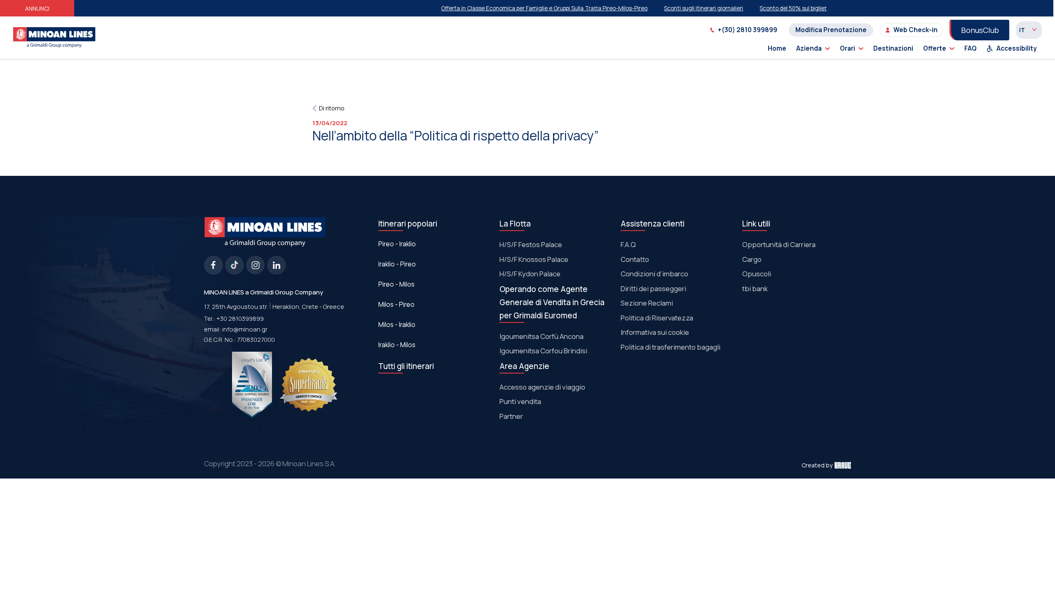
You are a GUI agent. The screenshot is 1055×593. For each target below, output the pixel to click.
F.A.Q (628, 244)
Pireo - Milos (396, 284)
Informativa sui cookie (655, 332)
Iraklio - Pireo (397, 264)
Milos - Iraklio (396, 324)
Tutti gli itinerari (406, 366)
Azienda (809, 48)
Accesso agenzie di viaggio (542, 387)
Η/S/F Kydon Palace (529, 273)
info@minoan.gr (244, 329)
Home (777, 48)
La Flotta (515, 223)
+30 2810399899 (240, 318)
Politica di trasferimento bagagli (670, 347)
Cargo (752, 259)
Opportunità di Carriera (779, 244)
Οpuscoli (756, 273)
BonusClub (980, 30)
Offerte (934, 48)
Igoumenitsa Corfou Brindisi (543, 350)
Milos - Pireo (396, 304)
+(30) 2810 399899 (747, 30)
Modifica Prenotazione (831, 30)
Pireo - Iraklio (397, 244)
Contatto (635, 259)
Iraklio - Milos (396, 345)
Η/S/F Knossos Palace (533, 259)
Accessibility (1016, 48)
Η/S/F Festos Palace (530, 244)
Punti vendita (520, 401)
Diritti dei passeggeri (653, 288)
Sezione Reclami (647, 303)
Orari (847, 48)
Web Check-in (915, 30)
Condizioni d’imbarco (654, 273)
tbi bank (755, 288)
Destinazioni (893, 48)
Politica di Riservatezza (657, 317)
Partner (511, 416)
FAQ (970, 48)
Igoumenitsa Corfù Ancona (541, 336)
